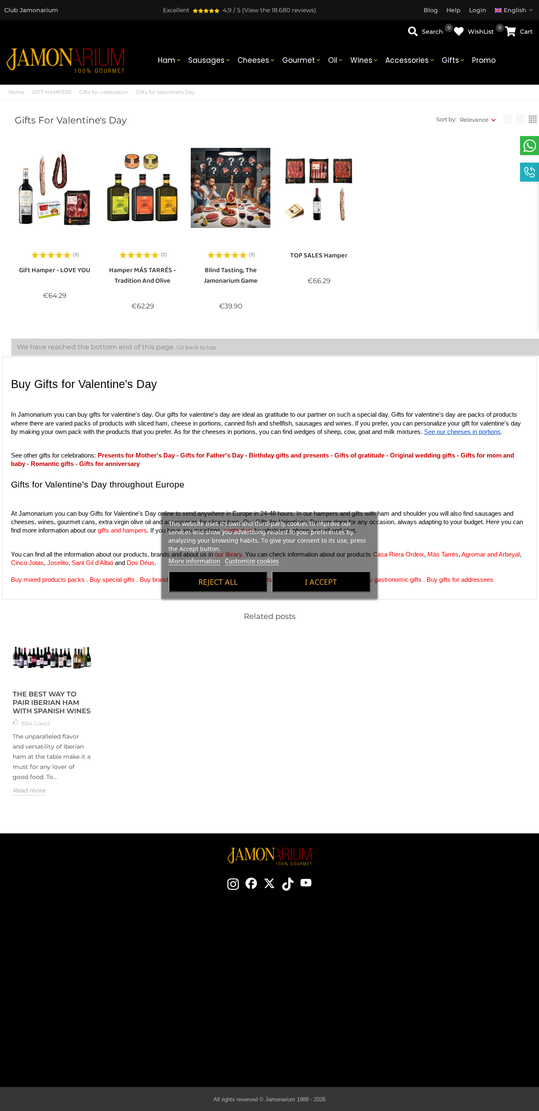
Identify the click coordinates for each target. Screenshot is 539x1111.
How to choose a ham (325, 951)
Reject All (217, 581)
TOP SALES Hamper (318, 255)
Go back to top (196, 347)
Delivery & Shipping (454, 951)
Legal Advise (454, 976)
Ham (170, 60)
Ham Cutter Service (196, 1014)
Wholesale (196, 1002)
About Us (196, 976)
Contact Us (196, 938)
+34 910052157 (94, 994)
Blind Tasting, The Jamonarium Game (231, 275)
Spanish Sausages (325, 1002)
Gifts (454, 60)
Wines (364, 60)
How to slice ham (325, 964)
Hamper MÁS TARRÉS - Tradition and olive (142, 275)
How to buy (454, 938)
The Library (325, 1052)
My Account (454, 1014)
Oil (336, 60)
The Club (196, 951)
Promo (484, 60)
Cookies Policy (454, 989)
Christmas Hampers (196, 989)
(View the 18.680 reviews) (279, 10)
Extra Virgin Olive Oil (325, 1014)
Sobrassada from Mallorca (325, 1027)
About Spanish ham (325, 938)
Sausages (209, 60)
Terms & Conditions (454, 964)
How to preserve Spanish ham (325, 976)
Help (454, 1027)
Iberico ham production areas (325, 989)
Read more (29, 790)
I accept (321, 581)
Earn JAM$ (196, 964)
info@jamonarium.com (72, 962)
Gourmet (302, 60)
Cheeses (256, 60)
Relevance (474, 119)
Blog (196, 1027)
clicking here (79, 979)
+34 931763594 (51, 994)
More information (194, 560)
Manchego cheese (325, 1040)
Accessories (410, 60)
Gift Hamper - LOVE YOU (55, 270)
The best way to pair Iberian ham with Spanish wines (52, 702)
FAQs (454, 1002)
